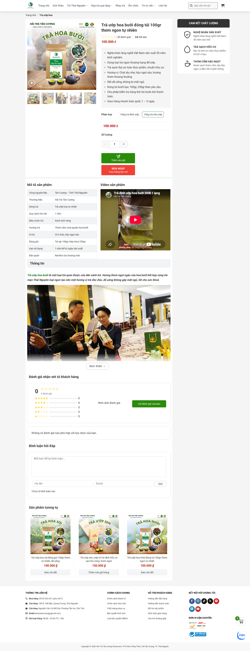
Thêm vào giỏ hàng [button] (98, 572)
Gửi (160, 483)
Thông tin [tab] (37, 263)
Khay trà (120, 5)
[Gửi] (191, 5)
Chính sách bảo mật (116, 603)
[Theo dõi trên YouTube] (198, 609)
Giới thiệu (58, 5)
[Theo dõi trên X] (210, 601)
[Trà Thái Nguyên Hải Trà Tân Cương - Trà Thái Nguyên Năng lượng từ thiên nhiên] (31, 5)
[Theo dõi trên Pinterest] (216, 601)
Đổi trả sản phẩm (156, 608)
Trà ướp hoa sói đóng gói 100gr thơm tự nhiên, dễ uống (50, 559)
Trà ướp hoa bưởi (37, 275)
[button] (31, 83)
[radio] (129, 114)
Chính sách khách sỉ (116, 598)
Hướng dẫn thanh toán (158, 603)
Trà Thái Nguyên (76, 5)
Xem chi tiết (50, 572)
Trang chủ (43, 5)
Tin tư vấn (147, 5)
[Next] (91, 55)
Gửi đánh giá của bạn (149, 403)
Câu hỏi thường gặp (157, 618)
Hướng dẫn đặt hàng (157, 598)
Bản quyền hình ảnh (116, 613)
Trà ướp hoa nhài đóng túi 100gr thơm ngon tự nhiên (147, 559)
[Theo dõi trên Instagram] (198, 601)
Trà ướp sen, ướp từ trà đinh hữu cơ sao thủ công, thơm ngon (98, 559)
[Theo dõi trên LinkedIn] (192, 609)
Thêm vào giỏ (118, 160)
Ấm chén (133, 5)
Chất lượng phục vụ (116, 608)
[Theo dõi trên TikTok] (204, 601)
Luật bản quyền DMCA (117, 618)
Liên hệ (163, 5)
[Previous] (33, 55)
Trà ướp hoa (46, 15)
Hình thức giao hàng (157, 613)
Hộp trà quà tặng (100, 5)
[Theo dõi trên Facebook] (192, 601)
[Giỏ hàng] (222, 5)
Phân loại (106, 114)
